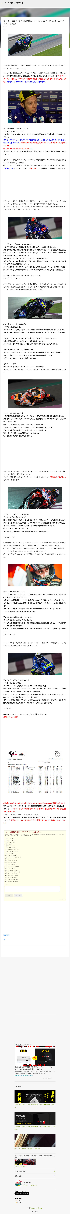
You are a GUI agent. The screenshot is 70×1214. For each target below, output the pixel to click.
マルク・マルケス (11, 840)
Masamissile (62, 899)
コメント (20, 1202)
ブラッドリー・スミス (13, 875)
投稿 (18, 1200)
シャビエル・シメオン (13, 870)
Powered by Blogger (36, 1208)
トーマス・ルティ (11, 846)
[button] (4, 30)
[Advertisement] (35, 185)
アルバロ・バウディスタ (13, 866)
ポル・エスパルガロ (12, 877)
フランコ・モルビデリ (12, 847)
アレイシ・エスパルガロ (13, 879)
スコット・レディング (13, 881)
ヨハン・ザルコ (10, 853)
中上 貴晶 (9, 844)
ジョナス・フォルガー (13, 855)
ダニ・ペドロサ (10, 838)
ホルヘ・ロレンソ (12, 859)
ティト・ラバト (11, 868)
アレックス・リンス (12, 873)
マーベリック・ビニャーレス (13, 849)
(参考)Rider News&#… (26, 835)
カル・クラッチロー (11, 842)
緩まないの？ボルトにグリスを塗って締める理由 (28, 1148)
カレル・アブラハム (12, 864)
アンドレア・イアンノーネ (14, 872)
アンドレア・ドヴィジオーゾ (14, 857)
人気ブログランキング (20, 1166)
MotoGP (6, 935)
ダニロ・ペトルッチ (12, 860)
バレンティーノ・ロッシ (12, 851)
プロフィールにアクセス (30, 1185)
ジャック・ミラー (12, 862)
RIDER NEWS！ (14, 3)
